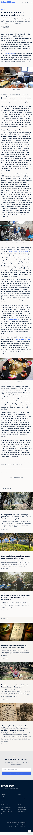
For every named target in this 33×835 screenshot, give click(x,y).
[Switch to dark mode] (25, 2)
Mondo (3, 9)
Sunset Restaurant (14, 319)
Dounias (12, 53)
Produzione (20, 796)
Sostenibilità (20, 801)
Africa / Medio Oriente (7, 682)
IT (28, 2)
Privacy (10, 826)
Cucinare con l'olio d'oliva (7, 811)
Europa (3, 643)
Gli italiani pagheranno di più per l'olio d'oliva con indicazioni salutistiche (14, 646)
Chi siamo (11, 824)
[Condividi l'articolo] (30, 27)
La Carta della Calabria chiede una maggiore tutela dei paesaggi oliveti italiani (16, 557)
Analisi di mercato (21, 807)
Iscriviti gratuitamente (16, 773)
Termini (15, 826)
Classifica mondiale (22, 809)
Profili (3, 593)
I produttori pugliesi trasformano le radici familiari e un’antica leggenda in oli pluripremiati (15, 597)
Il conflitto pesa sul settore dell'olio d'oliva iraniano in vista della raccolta (15, 686)
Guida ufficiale (21, 811)
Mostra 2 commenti (17, 477)
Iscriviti (16, 824)
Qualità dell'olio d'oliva (6, 807)
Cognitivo (3, 801)
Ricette (2, 813)
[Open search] (23, 2)
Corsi (19, 813)
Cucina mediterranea (23, 462)
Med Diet (3, 796)
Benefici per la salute (5, 809)
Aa (11, 27)
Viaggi (20, 464)
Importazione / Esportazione (24, 798)
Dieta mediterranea (6, 464)
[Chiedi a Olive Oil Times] (29, 831)
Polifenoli (3, 794)
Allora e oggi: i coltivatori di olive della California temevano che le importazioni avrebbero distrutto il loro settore (14, 728)
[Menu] (31, 2)
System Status (22, 826)
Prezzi (19, 794)
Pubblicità (22, 824)
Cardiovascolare (4, 798)
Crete (2, 462)
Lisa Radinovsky (6, 26)
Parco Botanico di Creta (22, 339)
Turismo (15, 464)
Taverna (6, 53)
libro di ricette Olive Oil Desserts (18, 252)
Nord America (5, 723)
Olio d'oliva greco (10, 462)
